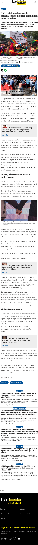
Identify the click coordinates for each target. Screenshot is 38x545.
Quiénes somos (5, 527)
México (22, 509)
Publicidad (13, 527)
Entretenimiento (19, 408)
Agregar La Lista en (9, 66)
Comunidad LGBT (16, 382)
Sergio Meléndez (16, 479)
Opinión (2, 519)
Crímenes (4, 382)
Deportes (19, 391)
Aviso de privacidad (22, 527)
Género (3, 9)
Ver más (5, 135)
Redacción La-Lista (17, 405)
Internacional (4, 514)
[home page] (19, 501)
